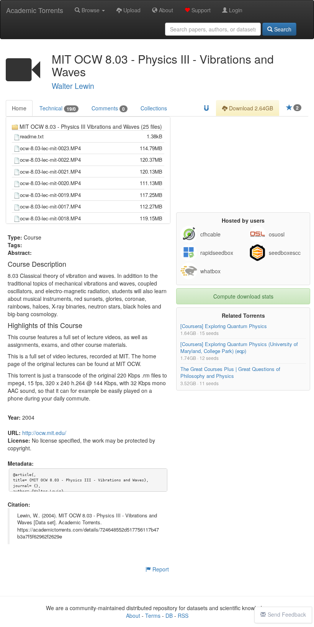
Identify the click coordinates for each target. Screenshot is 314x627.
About (165, 10)
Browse (90, 10)
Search (282, 29)
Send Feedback (287, 614)
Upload (131, 10)
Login (234, 10)
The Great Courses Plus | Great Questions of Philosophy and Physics (230, 372)
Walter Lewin (73, 85)
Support (200, 10)
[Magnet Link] (206, 108)
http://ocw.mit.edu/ (44, 433)
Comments (108, 108)
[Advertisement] (243, 164)
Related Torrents (243, 315)
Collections (154, 108)
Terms (152, 615)
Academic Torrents (34, 10)
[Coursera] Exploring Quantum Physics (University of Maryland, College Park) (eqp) (239, 347)
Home (19, 108)
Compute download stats (243, 296)
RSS (183, 615)
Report (160, 569)
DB (169, 615)
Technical (57, 108)
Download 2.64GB (250, 108)
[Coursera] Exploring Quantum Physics (223, 326)
